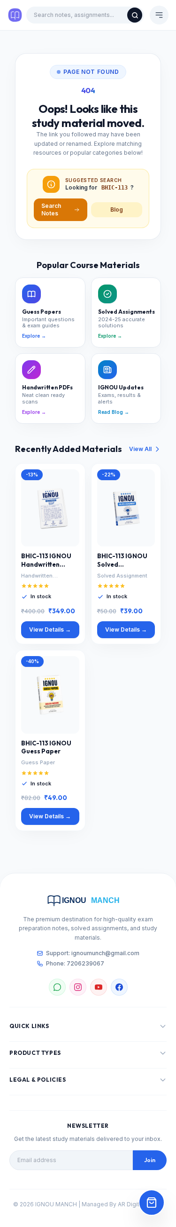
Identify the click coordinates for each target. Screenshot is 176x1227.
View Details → (50, 629)
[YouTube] (98, 987)
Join (149, 1160)
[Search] (134, 15)
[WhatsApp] (57, 987)
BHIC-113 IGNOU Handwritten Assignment (46, 560)
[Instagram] (77, 987)
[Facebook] (119, 987)
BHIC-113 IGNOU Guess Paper (46, 747)
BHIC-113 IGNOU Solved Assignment (122, 560)
